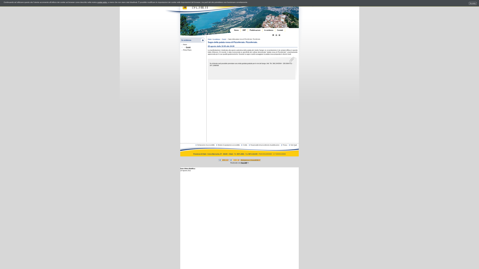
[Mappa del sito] (276, 35)
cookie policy (102, 2)
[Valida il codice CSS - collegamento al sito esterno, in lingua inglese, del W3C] (234, 160)
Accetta (472, 3)
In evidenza (216, 39)
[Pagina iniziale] (273, 35)
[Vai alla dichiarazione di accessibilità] (250, 160)
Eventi (224, 39)
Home (209, 39)
